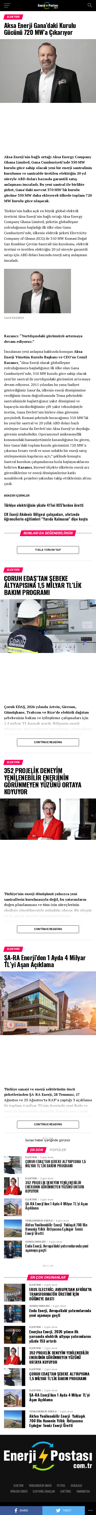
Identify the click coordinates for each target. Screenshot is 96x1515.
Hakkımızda (83, 1491)
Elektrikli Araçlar (44, 1491)
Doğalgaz (76, 1485)
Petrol (61, 1485)
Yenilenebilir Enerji (40, 1485)
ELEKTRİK (18, 1485)
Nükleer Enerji (18, 1491)
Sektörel (65, 1491)
